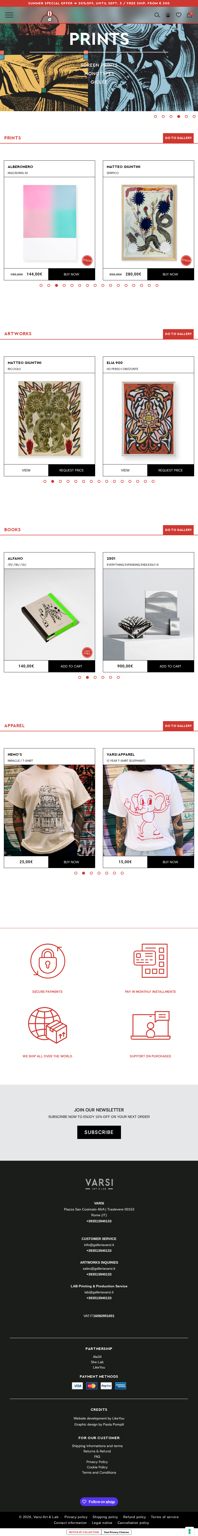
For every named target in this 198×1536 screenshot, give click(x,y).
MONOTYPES (99, 73)
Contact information (70, 1523)
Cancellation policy (133, 1523)
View (26, 470)
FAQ (97, 1456)
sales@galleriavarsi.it (99, 1268)
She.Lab (97, 1362)
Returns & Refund (97, 1451)
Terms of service (165, 1517)
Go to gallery (178, 138)
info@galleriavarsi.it (99, 1245)
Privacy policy (76, 1517)
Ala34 (97, 1357)
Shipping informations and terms (97, 1446)
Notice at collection (84, 1532)
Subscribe (99, 1132)
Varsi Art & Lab (46, 1517)
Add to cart (71, 666)
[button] (155, 116)
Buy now (71, 274)
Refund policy (134, 1517)
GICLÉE (99, 82)
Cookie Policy (97, 1467)
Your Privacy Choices (116, 1532)
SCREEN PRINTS (99, 65)
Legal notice (102, 1523)
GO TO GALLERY (178, 726)
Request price (71, 470)
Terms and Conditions (99, 1472)
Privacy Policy (97, 1462)
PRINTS (99, 39)
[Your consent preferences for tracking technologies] (189, 1531)
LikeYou (99, 1367)
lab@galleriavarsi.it (99, 1292)
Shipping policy (105, 1517)
